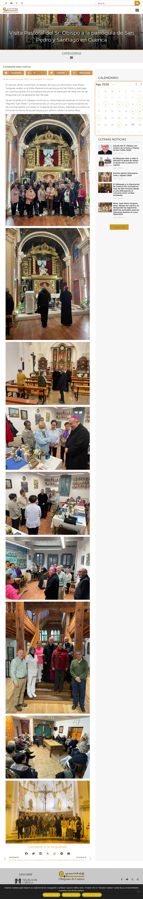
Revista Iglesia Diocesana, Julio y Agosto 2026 (125, 174)
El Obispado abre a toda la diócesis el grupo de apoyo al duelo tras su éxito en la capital (125, 161)
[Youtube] (11, 3)
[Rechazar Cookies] (138, 891)
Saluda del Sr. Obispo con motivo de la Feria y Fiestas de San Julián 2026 (126, 148)
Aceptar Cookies (51, 895)
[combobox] (115, 3)
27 (119, 125)
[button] (137, 10)
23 (139, 118)
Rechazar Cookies (71, 895)
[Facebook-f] (6, 3)
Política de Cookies (92, 895)
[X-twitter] (17, 3)
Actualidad (36, 79)
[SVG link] (25, 881)
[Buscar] (137, 3)
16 (139, 111)
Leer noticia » (118, 153)
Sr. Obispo (48, 79)
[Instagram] (22, 3)
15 (133, 111)
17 (99, 118)
